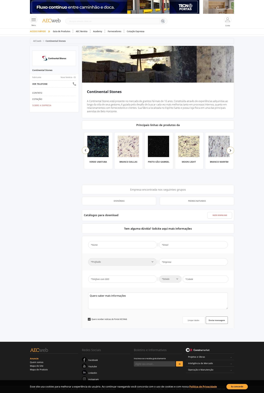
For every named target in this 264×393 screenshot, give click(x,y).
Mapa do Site (36, 365)
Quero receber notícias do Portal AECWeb (109, 319)
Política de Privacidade (203, 386)
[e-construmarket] (198, 349)
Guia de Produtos (61, 31)
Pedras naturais (197, 200)
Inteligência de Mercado (200, 363)
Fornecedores (114, 31)
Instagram (93, 379)
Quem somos (36, 362)
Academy (97, 31)
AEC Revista (81, 31)
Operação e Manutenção (200, 369)
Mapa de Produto (39, 369)
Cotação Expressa (135, 31)
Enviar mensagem (217, 320)
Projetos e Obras (196, 356)
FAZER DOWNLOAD (220, 215)
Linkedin (92, 372)
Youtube (92, 366)
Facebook (93, 360)
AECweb (37, 40)
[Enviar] (179, 364)
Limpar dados (193, 320)
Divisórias (119, 200)
